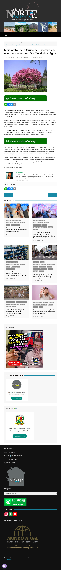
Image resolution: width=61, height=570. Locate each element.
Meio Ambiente (26, 57)
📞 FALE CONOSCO (9, 463)
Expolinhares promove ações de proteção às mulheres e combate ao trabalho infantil (44, 311)
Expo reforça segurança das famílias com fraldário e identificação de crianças (15, 311)
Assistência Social (38, 302)
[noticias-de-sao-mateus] (20, 426)
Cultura (42, 262)
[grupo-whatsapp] (25, 98)
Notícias (33, 57)
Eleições (46, 222)
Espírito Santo (9, 222)
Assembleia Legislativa (39, 220)
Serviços (13, 266)
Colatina (8, 220)
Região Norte (38, 57)
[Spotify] (14, 184)
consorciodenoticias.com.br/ (21, 180)
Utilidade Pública (10, 269)
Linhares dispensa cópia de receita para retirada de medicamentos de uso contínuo (16, 273)
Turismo (41, 271)
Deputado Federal (16, 220)
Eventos (16, 222)
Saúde (7, 266)
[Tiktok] (12, 184)
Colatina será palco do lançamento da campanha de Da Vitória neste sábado (16, 229)
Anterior (9, 195)
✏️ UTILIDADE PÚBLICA (10, 459)
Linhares (44, 225)
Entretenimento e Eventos (40, 264)
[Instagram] (7, 184)
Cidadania (8, 262)
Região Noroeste (15, 225)
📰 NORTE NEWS (9, 449)
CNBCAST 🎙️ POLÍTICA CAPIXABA (13, 456)
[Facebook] (9, 184)
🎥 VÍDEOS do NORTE (10, 452)
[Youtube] (5, 184)
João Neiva (19, 57)
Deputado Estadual (38, 222)
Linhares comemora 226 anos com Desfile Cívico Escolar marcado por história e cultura (43, 276)
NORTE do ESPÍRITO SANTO (40, 227)
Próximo (51, 195)
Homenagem (43, 266)
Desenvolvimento (10, 302)
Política (8, 225)
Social (18, 266)
